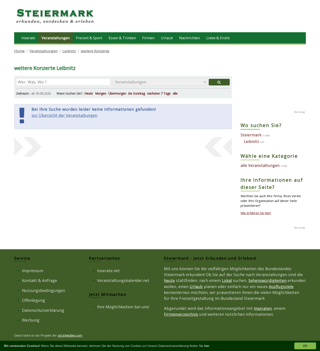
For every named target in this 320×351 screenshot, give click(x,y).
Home (19, 50)
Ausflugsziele (281, 286)
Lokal (227, 280)
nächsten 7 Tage (159, 93)
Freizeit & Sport (89, 37)
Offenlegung (33, 300)
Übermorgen (117, 93)
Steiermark (251, 134)
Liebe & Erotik (218, 37)
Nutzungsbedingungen (43, 290)
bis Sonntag (136, 93)
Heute (88, 93)
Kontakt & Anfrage (39, 280)
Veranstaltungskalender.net (123, 280)
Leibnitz (69, 50)
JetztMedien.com (70, 335)
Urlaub (167, 37)
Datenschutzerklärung (43, 310)
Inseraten (263, 308)
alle (175, 93)
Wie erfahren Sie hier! (256, 213)
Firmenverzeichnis (181, 314)
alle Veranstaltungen (260, 165)
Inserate (28, 37)
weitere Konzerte (95, 50)
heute (169, 280)
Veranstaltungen (56, 37)
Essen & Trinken (122, 37)
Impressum (32, 270)
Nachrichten (189, 37)
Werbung (30, 320)
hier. (207, 346)
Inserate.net (108, 270)
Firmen (148, 37)
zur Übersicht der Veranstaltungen (64, 115)
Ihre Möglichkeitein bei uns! (123, 306)
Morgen (100, 93)
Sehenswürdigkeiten (267, 280)
